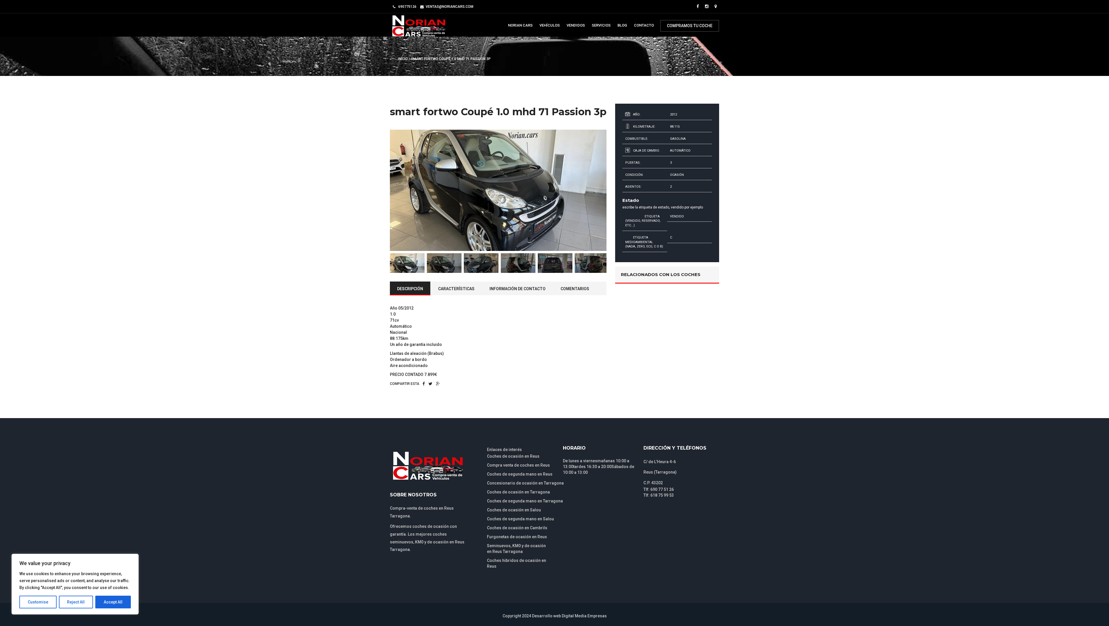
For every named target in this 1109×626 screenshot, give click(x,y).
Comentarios (575, 288)
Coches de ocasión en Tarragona (518, 492)
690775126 (407, 7)
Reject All (76, 602)
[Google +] (438, 384)
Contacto (644, 25)
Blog (622, 25)
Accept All (113, 602)
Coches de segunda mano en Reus (519, 474)
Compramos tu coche (689, 25)
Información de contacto (518, 288)
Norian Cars (520, 25)
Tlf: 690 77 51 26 (658, 489)
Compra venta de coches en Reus (518, 465)
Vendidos (576, 25)
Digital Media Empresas (584, 616)
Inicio (403, 59)
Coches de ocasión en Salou (514, 510)
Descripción (410, 288)
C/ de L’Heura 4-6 (659, 461)
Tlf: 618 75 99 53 (658, 495)
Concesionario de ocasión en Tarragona (525, 483)
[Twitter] (430, 384)
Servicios (601, 25)
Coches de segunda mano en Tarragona (525, 501)
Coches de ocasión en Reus (513, 456)
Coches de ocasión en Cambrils (517, 528)
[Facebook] (424, 384)
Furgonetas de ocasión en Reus (517, 536)
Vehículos (549, 25)
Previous (381, 190)
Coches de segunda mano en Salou (520, 519)
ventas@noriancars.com (449, 7)
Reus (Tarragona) (660, 472)
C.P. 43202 (653, 482)
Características (456, 288)
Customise (38, 602)
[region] (75, 584)
